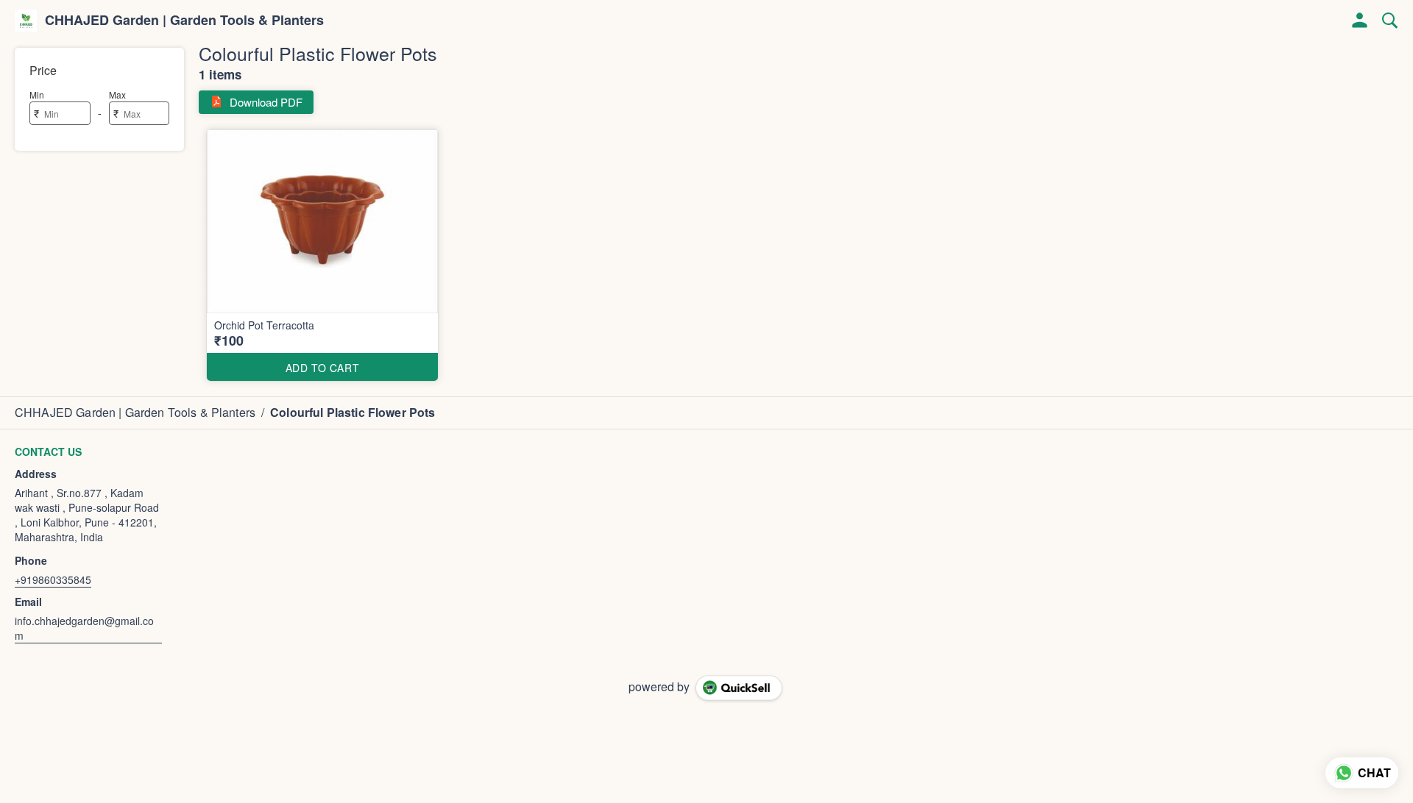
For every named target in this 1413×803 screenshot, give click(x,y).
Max (117, 94)
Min (36, 94)
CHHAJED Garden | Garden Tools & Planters (184, 20)
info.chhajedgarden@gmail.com (84, 628)
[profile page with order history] (1360, 20)
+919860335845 (53, 579)
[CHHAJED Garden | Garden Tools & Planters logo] (26, 21)
